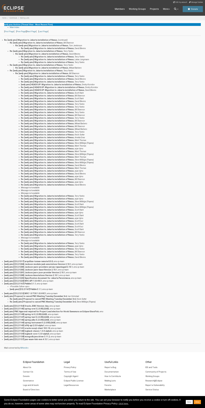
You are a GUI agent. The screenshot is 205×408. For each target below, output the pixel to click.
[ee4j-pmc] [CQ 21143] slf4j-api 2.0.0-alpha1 (24, 325)
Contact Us (28, 372)
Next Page (31, 31)
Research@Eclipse (153, 381)
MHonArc (24, 348)
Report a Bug (110, 367)
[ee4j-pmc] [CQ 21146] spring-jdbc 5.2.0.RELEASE (26, 320)
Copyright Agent (71, 376)
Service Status (152, 390)
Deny (189, 402)
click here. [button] (124, 403)
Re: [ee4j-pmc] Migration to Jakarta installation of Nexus (36, 43)
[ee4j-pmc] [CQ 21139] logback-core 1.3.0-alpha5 (26, 334)
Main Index (14, 27)
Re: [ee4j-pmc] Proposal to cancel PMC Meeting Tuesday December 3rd (43, 299)
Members (120, 9)
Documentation (112, 372)
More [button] (165, 9)
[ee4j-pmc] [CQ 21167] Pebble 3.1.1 (20, 284)
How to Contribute (113, 376)
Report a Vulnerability (155, 385)
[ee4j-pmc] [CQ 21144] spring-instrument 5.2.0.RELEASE (30, 323)
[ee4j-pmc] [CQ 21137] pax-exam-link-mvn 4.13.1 (26, 339)
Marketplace (110, 390)
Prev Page (21, 31)
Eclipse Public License (74, 381)
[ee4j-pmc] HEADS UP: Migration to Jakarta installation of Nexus (51, 84)
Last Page (43, 31)
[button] (176, 9)
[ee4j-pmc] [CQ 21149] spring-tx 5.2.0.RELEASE (25, 314)
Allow (197, 402)
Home (4, 18)
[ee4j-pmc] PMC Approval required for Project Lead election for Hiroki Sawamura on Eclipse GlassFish (51, 311)
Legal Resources (71, 385)
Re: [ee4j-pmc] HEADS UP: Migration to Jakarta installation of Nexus (52, 87)
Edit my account (181, 2)
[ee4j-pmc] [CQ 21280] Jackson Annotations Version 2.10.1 (31, 275)
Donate (194, 9)
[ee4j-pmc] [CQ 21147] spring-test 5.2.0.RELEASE (26, 317)
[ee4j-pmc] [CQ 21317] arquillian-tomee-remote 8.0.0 (28, 261)
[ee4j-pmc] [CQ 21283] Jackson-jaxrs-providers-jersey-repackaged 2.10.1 (38, 267)
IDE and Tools (151, 367)
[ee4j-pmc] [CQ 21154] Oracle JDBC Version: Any (26, 306)
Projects (154, 9)
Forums (108, 385)
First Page (9, 31)
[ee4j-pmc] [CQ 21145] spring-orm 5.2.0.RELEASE (26, 309)
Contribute (13, 18)
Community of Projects (155, 372)
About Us (27, 367)
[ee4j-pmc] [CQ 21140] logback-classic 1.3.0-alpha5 (28, 331)
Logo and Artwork (31, 385)
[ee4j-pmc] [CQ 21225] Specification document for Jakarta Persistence (37, 278)
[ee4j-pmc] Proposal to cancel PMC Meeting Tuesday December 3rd (35, 296)
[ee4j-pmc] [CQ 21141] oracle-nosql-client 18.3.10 (27, 328)
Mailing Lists (24, 18)
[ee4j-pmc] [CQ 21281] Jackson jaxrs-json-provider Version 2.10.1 (34, 272)
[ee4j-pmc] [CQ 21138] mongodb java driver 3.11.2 (27, 336)
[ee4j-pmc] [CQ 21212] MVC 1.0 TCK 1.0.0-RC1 (25, 293)
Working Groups (137, 9)
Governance (28, 381)
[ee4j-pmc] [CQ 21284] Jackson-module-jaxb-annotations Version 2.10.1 (37, 264)
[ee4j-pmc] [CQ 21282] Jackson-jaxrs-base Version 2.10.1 (30, 270)
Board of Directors (31, 390)
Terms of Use (70, 372)
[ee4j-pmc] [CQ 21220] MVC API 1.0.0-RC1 (23, 281)
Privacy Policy (70, 367)
